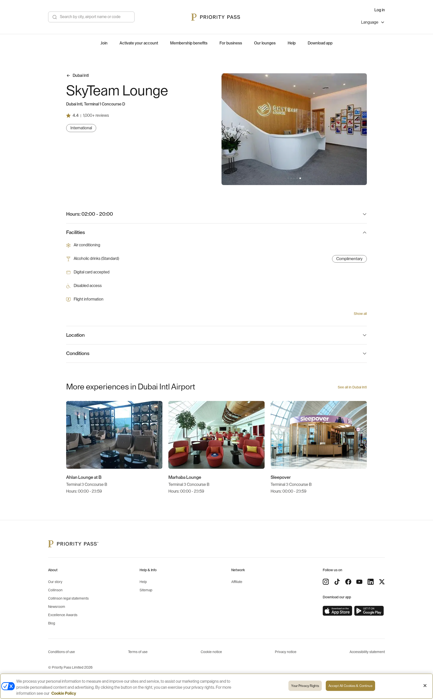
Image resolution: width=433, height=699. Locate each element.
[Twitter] (382, 582)
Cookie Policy (63, 693)
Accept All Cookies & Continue (350, 685)
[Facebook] (348, 582)
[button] (288, 178)
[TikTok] (337, 582)
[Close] (424, 685)
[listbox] (373, 23)
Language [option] (369, 22)
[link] (337, 611)
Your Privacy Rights (305, 685)
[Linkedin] (371, 582)
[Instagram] (326, 582)
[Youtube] (359, 582)
